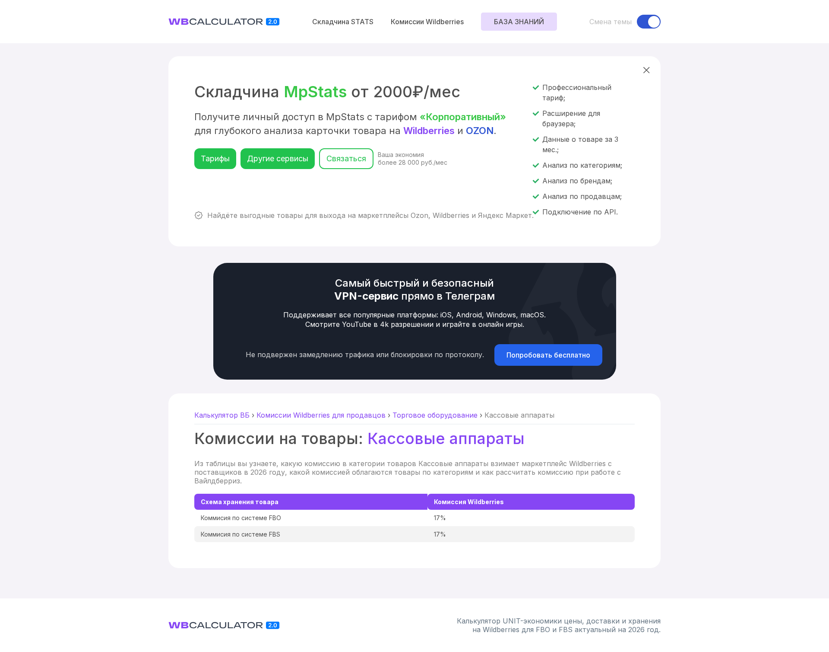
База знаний (519, 21)
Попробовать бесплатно (548, 355)
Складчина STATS (342, 21)
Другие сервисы (277, 158)
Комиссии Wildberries (427, 21)
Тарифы (215, 158)
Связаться (346, 158)
